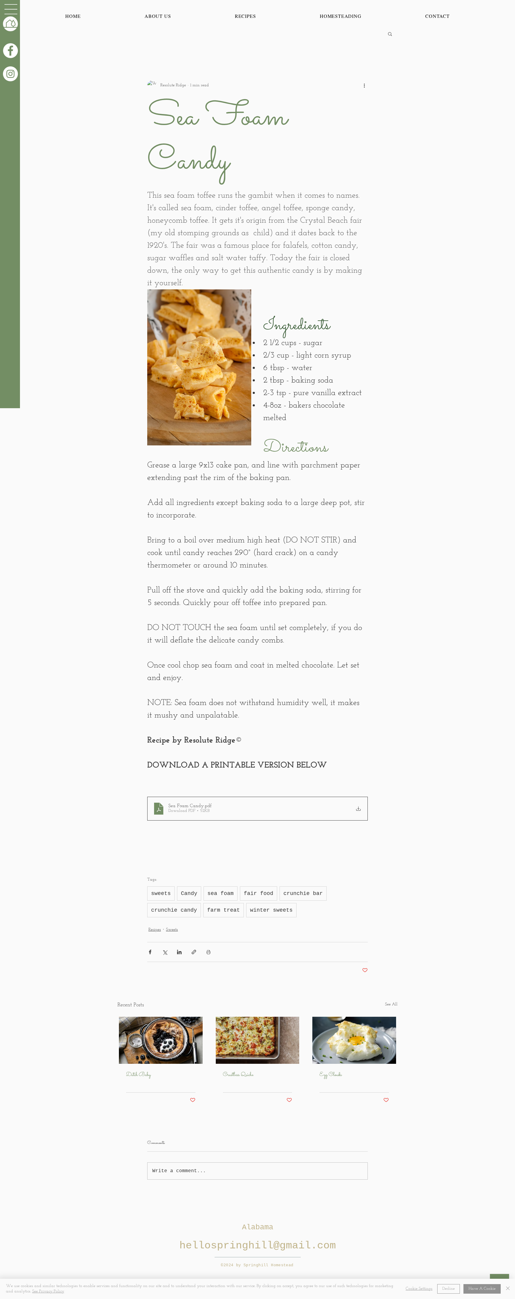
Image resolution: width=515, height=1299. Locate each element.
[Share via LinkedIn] (179, 952)
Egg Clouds (330, 1075)
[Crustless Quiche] (258, 1040)
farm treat (223, 910)
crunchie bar (303, 893)
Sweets (172, 929)
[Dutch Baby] (161, 1040)
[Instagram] (10, 73)
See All (391, 1004)
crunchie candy (174, 910)
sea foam (220, 893)
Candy (189, 893)
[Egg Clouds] (354, 1040)
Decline (448, 1288)
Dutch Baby (138, 1075)
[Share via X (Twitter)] (164, 952)
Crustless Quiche (238, 1075)
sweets (161, 893)
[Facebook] (10, 50)
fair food (258, 893)
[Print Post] (208, 952)
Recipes (154, 929)
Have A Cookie (482, 1288)
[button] (10, 9)
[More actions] (364, 85)
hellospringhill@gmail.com (257, 1246)
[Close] (507, 1289)
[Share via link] (194, 952)
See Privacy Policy (48, 1291)
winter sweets (271, 910)
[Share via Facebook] (150, 952)
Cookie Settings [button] (419, 1288)
